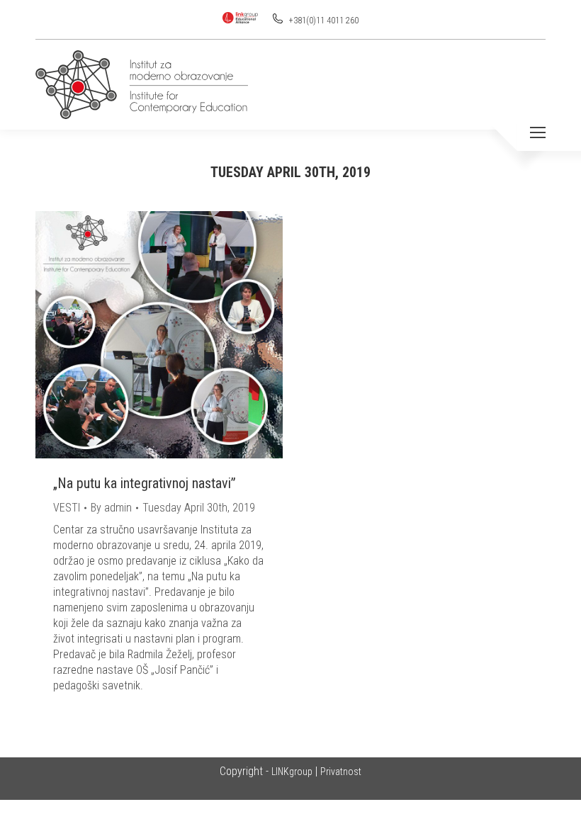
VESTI (66, 507)
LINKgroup (291, 771)
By (111, 507)
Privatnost (340, 771)
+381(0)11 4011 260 (323, 21)
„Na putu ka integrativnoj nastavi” (144, 483)
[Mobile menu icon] (538, 132)
